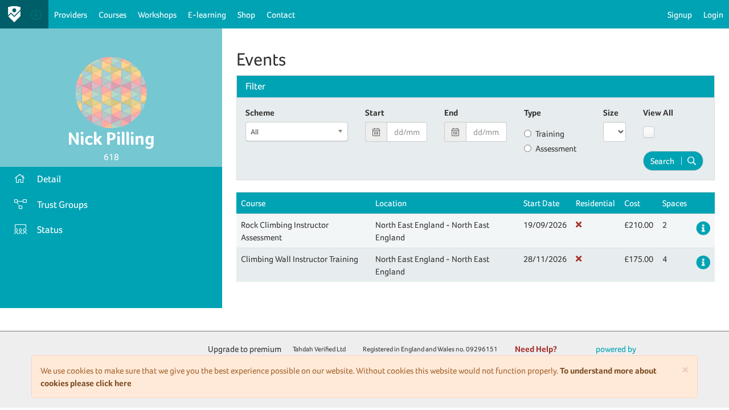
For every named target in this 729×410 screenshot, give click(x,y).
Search (662, 161)
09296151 (482, 349)
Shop (246, 14)
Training (549, 133)
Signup (679, 14)
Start (374, 112)
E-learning (207, 14)
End (451, 112)
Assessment (555, 148)
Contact (281, 14)
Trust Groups (62, 204)
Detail (49, 179)
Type (532, 112)
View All (658, 112)
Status (50, 229)
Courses (112, 14)
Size (611, 112)
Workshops (157, 14)
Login (713, 14)
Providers (70, 14)
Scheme (260, 112)
